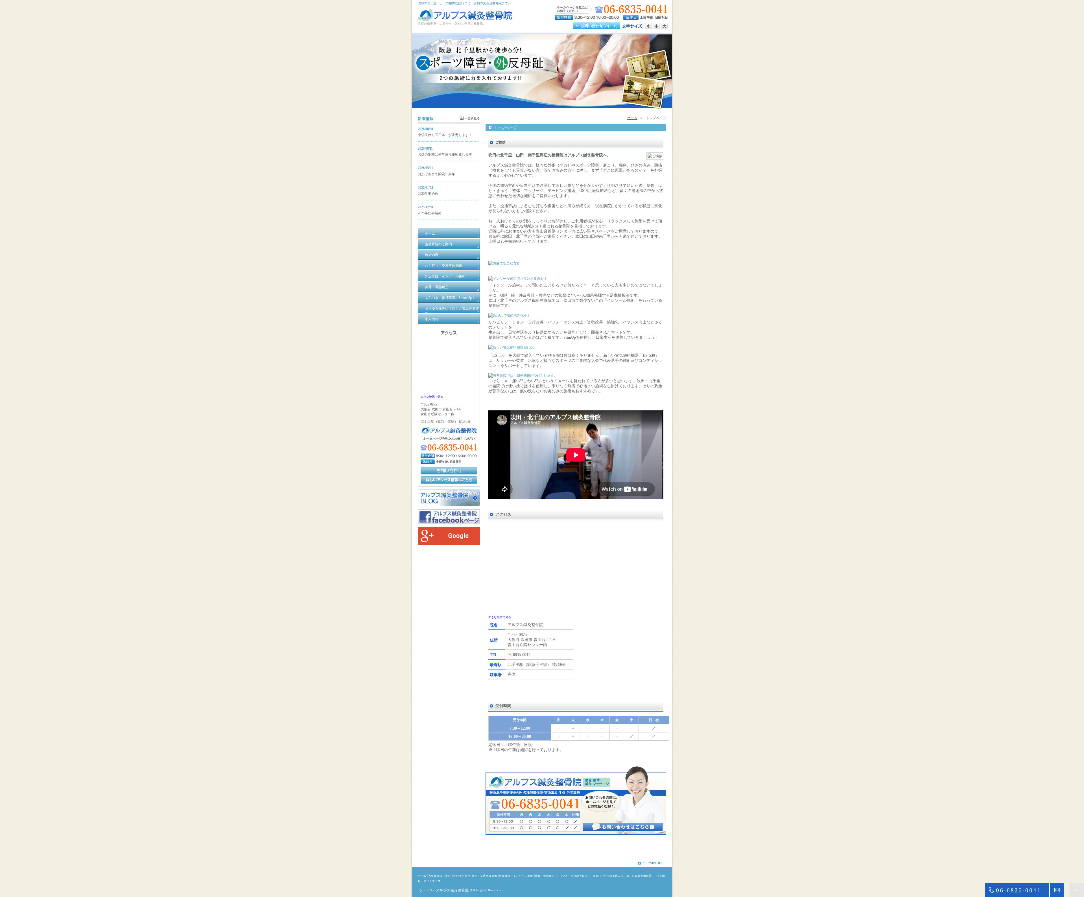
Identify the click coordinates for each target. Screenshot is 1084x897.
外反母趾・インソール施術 (516, 875)
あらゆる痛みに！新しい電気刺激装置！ (629, 875)
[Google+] (449, 544)
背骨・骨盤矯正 (545, 875)
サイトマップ (432, 881)
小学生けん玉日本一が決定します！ (445, 135)
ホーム (632, 118)
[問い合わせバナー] (576, 834)
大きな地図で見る (499, 617)
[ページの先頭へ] (655, 863)
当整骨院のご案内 (439, 875)
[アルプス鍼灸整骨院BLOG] (449, 505)
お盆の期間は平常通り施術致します (445, 154)
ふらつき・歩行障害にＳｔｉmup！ (579, 875)
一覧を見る (472, 118)
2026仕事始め (428, 194)
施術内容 (458, 875)
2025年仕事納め (430, 213)
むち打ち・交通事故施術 (481, 875)
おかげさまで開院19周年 (436, 174)
